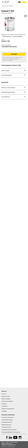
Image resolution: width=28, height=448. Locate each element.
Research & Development (8, 408)
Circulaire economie (6, 427)
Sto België (4, 411)
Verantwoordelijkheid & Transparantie (11, 432)
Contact (2, 442)
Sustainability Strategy (7, 420)
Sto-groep (4, 403)
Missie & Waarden (6, 399)
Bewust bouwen (6, 396)
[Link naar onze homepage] (22, 2)
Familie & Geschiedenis (7, 401)
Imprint (7, 442)
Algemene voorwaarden (6, 443)
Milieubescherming (6, 424)
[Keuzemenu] (8, 2)
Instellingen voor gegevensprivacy (8, 444)
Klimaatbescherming (7, 422)
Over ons (4, 391)
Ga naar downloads (17, 36)
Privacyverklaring (14, 442)
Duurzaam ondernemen (8, 414)
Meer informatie (7, 36)
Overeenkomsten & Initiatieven (9, 429)
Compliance (4, 406)
